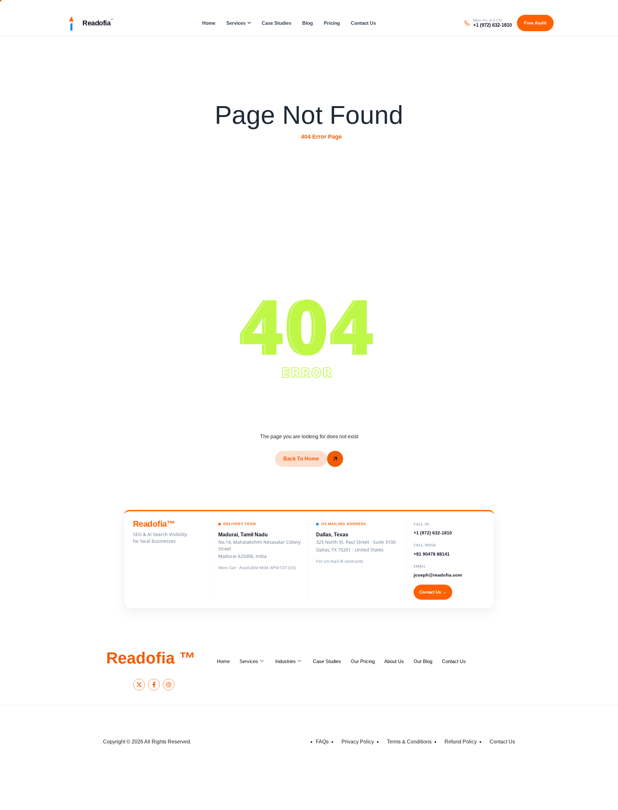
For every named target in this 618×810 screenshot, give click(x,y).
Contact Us (363, 23)
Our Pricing (363, 661)
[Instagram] (168, 684)
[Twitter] (139, 684)
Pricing (332, 23)
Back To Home (301, 458)
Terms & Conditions (409, 741)
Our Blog (423, 661)
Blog (307, 23)
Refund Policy (461, 741)
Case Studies (276, 23)
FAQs (322, 741)
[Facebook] (154, 684)
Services (236, 23)
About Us (394, 661)
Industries (285, 661)
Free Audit (535, 22)
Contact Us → (432, 592)
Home (208, 23)
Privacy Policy (358, 741)
